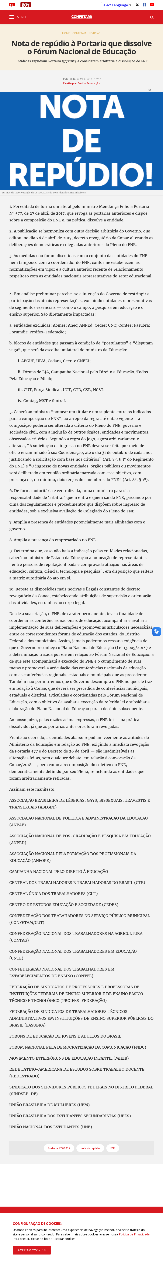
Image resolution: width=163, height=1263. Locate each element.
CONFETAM (79, 33)
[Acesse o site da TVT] (12, 6)
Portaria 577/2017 (59, 1148)
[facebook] (144, 4)
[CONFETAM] (81, 17)
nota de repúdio (90, 1148)
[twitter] (137, 4)
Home (66, 33)
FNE (113, 1148)
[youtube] (151, 4)
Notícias (94, 33)
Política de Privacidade (134, 1234)
